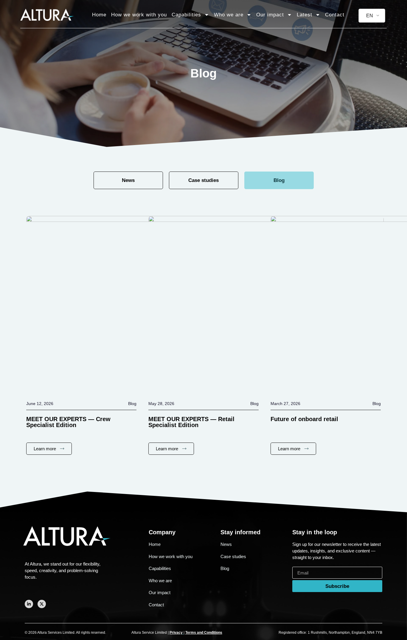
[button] (279, 180)
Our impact (270, 15)
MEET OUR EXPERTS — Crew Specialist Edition (68, 422)
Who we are (228, 15)
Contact (334, 15)
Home (99, 15)
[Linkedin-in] (29, 604)
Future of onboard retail (304, 419)
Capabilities (186, 15)
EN (369, 15)
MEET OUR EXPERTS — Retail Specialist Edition (191, 422)
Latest (304, 15)
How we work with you (139, 15)
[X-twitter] (42, 604)
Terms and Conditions (203, 632)
